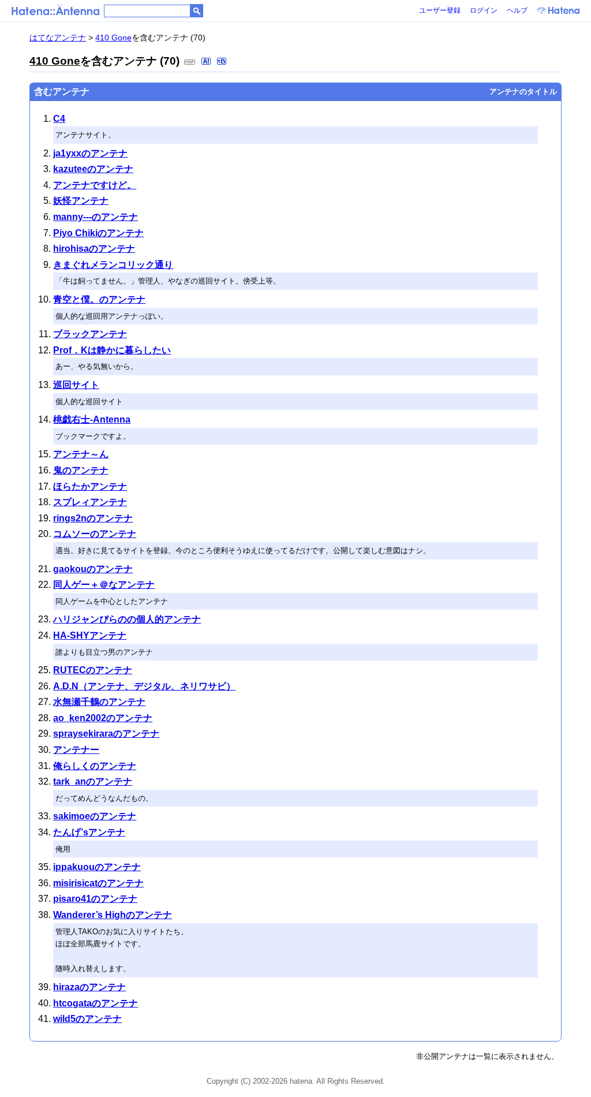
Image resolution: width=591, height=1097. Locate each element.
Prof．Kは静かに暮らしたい (112, 350)
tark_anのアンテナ (92, 781)
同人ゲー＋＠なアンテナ (104, 584)
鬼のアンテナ (81, 470)
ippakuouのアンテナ (97, 867)
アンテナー (76, 750)
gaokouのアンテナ (93, 569)
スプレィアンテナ (90, 502)
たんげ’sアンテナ (89, 832)
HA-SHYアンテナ (89, 635)
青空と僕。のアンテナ (99, 299)
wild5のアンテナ (87, 1019)
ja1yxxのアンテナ (90, 153)
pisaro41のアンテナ (95, 899)
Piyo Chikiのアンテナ (98, 233)
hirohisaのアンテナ (94, 248)
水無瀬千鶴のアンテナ (99, 702)
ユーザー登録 (440, 10)
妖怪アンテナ (81, 201)
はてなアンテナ (57, 37)
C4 (59, 119)
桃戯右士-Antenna (91, 419)
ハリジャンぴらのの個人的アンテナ (127, 619)
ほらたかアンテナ (90, 486)
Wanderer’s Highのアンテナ (112, 915)
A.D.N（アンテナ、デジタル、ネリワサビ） (144, 686)
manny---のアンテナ (95, 217)
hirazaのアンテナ (89, 987)
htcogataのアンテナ (95, 1003)
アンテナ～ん (81, 454)
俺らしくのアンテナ (94, 766)
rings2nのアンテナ (93, 518)
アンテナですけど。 (94, 185)
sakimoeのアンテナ (94, 816)
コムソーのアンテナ (94, 534)
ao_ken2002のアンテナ (102, 718)
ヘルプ (517, 10)
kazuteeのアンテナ (93, 169)
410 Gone (113, 37)
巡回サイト (76, 385)
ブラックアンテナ (90, 334)
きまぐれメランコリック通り (113, 265)
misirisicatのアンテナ (98, 883)
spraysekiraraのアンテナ (106, 733)
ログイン (484, 10)
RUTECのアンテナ (92, 670)
